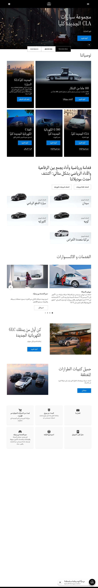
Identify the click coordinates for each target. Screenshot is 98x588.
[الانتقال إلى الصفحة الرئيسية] (49, 4)
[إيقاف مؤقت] (89, 45)
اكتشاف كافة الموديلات (82, 187)
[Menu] (88, 4)
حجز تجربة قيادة (84, 149)
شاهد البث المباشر (24, 99)
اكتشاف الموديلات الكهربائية (61, 187)
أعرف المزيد (84, 38)
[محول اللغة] (9, 4)
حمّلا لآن (84, 391)
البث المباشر (28, 149)
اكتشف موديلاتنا (68, 99)
